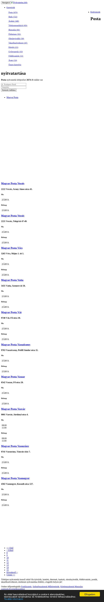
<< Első (9, 548)
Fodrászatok (26, 586)
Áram (13, 60)
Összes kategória (15, 65)
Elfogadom (89, 594)
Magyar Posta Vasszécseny (15, 344)
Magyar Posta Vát (11, 312)
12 (7, 562)
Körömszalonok (67, 586)
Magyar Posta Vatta (12, 280)
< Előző (9, 550)
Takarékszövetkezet (18, 43)
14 (7, 567)
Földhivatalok (16, 56)
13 (7, 565)
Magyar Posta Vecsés (12, 183)
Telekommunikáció (18, 25)
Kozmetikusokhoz (17, 589)
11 (7, 560)
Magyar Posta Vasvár (13, 409)
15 (7, 570)
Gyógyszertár (16, 52)
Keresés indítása (8, 90)
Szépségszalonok (40, 586)
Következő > (12, 572)
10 (7, 558)
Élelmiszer (15, 34)
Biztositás (14, 30)
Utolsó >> (10, 575)
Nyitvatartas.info (20, 2)
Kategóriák (10, 8)
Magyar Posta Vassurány (15, 446)
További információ (13, 599)
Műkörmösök (53, 586)
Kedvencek (95, 12)
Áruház (14, 21)
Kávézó (13, 47)
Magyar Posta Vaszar (13, 376)
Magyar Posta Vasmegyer (15, 478)
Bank (13, 17)
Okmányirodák (16, 39)
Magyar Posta (12, 97)
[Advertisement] (54, 120)
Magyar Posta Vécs (11, 247)
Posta (13, 12)
